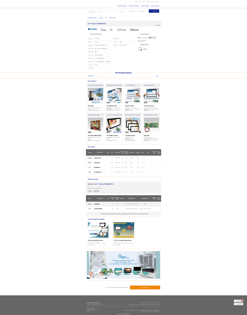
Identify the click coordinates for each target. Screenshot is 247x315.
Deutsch (157, 1)
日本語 (147, 1)
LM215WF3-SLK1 (97, 158)
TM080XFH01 (97, 204)
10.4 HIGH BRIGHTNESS (94, 135)
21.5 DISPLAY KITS (112, 106)
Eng (140, 1)
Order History (155, 6)
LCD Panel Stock (122, 6)
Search (155, 11)
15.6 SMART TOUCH (112, 135)
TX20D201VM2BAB (98, 208)
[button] (103, 11)
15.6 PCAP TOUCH (149, 106)
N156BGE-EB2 (97, 162)
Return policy (157, 302)
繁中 (136, 1)
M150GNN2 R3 (97, 167)
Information (145, 6)
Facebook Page (142, 302)
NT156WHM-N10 (97, 172)
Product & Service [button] (134, 6)
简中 (144, 1)
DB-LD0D (146, 135)
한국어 (152, 1)
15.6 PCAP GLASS (130, 135)
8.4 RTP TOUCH (129, 106)
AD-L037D (91, 106)
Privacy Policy (150, 302)
